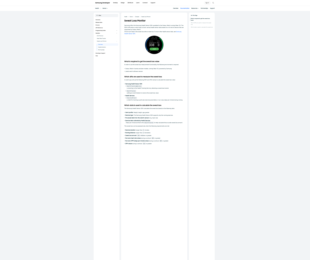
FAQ (97, 56)
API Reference (99, 27)
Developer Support (100, 53)
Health (97, 8)
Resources (194, 8)
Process (98, 25)
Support (153, 2)
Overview (175, 8)
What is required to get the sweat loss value (200, 19)
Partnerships (204, 8)
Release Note (99, 22)
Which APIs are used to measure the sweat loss (201, 23)
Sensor (104, 8)
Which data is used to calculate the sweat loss (202, 27)
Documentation (184, 8)
